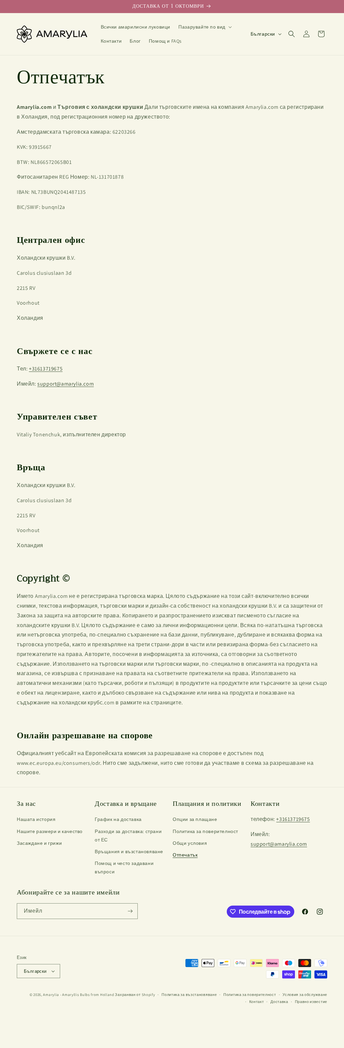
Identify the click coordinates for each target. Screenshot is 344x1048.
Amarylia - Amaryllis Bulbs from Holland (78, 994)
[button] (204, 27)
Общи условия (190, 843)
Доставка (279, 1001)
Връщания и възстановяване (129, 851)
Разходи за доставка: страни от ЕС (128, 835)
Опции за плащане (195, 819)
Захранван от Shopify (135, 994)
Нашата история (36, 819)
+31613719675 (45, 368)
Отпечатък (185, 855)
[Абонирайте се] (130, 911)
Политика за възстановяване (189, 994)
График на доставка (118, 819)
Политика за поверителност (205, 831)
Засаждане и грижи (39, 843)
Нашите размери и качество (50, 831)
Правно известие (311, 1001)
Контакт (256, 1001)
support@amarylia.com (65, 383)
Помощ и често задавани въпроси (124, 867)
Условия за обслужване (305, 994)
